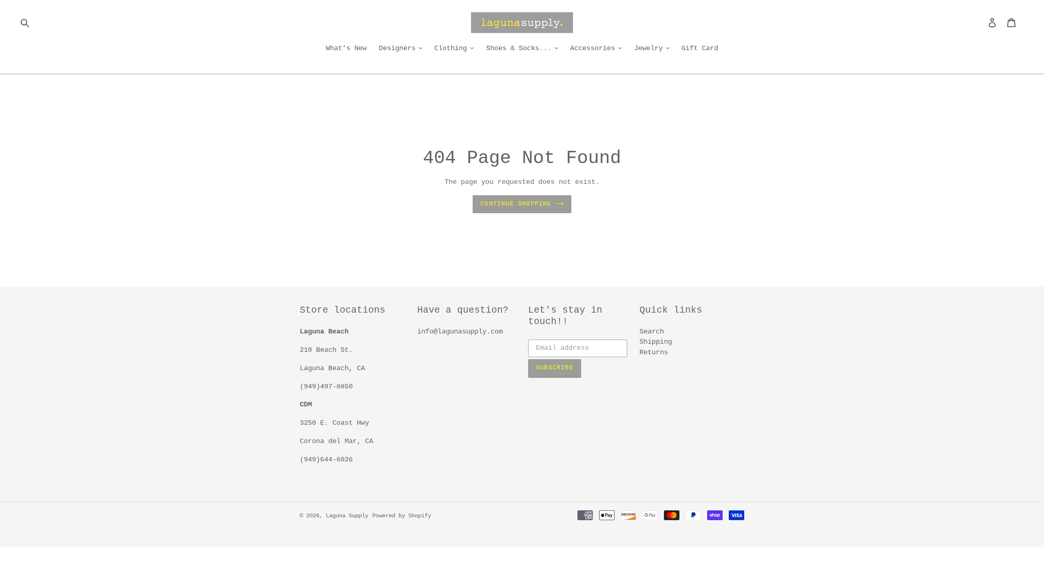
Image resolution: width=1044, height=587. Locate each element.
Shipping (655, 342)
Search (651, 331)
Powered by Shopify (401, 515)
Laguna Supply (347, 515)
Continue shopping (515, 204)
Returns (653, 352)
